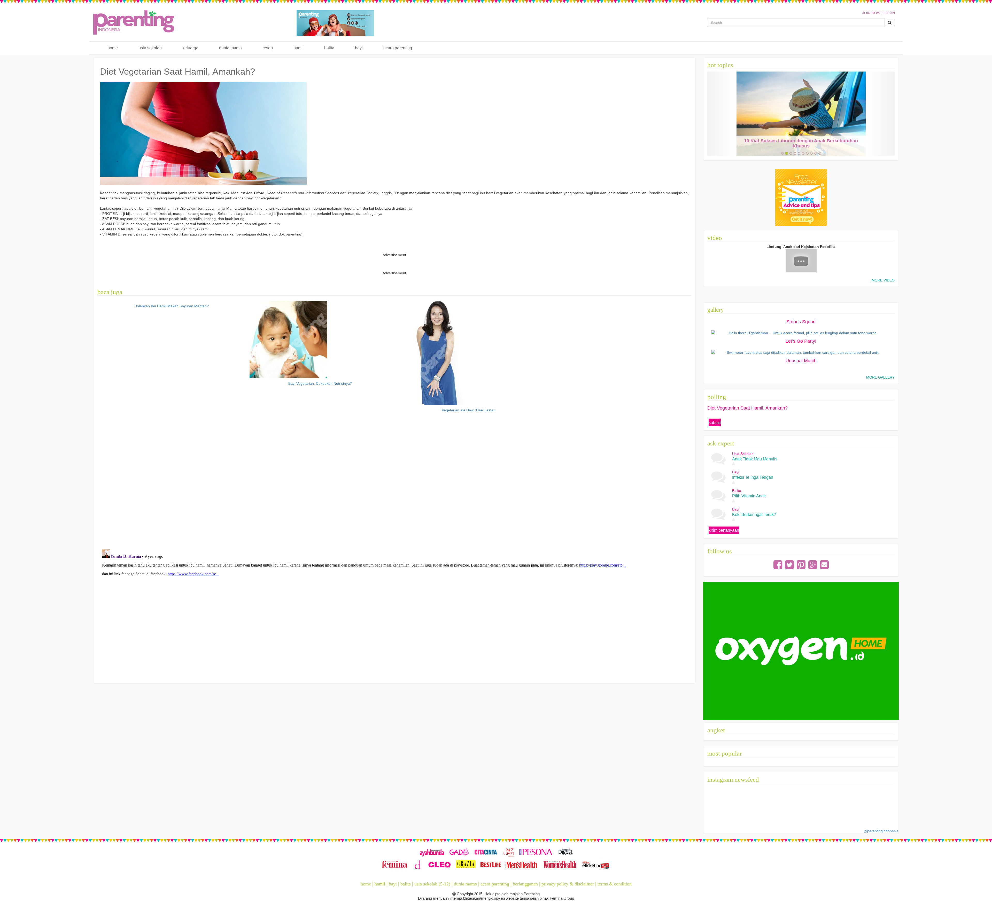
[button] (721, 114)
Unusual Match (801, 360)
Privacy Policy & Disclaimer (567, 883)
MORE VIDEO (883, 280)
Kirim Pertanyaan (724, 530)
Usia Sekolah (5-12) (432, 883)
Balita (329, 48)
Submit (715, 422)
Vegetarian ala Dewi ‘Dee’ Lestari (468, 410)
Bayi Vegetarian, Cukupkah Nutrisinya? (320, 383)
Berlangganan (525, 883)
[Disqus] (394, 479)
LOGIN (889, 13)
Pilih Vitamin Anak (749, 496)
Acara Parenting (397, 48)
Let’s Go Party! (801, 341)
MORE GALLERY (880, 377)
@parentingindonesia (881, 831)
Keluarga (190, 48)
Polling (716, 396)
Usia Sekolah (150, 48)
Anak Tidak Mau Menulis (754, 459)
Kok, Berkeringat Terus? (754, 514)
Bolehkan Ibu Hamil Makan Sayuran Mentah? (172, 306)
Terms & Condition (615, 883)
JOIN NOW (871, 13)
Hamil (298, 48)
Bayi (359, 48)
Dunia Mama (230, 48)
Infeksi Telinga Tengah (752, 477)
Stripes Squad (801, 321)
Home (112, 48)
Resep (267, 48)
